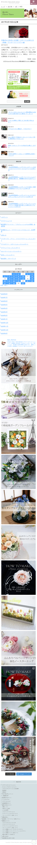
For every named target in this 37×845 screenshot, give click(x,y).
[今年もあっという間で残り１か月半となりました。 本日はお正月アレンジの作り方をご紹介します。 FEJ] (18, 683)
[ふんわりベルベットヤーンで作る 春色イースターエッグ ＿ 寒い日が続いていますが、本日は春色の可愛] (18, 648)
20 (5, 281)
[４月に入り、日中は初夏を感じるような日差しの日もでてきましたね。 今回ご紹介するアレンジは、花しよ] (18, 507)
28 (9, 283)
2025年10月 (4, 330)
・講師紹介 (4, 792)
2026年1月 (4, 319)
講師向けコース (5, 820)
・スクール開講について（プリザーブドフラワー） (12, 829)
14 (9, 279)
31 (23, 283)
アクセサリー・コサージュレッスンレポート (14, 244)
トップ (3, 7)
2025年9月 (4, 333)
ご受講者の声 (5, 795)
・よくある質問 (5, 810)
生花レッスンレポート (8, 255)
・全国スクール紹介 (6, 808)
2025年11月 (4, 326)
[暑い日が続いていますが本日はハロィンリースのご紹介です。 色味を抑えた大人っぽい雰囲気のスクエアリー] (18, 366)
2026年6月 (4, 301)
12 (32, 276)
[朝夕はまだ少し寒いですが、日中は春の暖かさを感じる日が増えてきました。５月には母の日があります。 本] (18, 542)
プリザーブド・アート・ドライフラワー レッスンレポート (18, 240)
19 (32, 279)
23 (18, 281)
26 (32, 281)
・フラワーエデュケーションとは (9, 822)
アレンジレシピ (15, 61)
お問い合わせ (5, 836)
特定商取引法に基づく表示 (8, 838)
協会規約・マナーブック (8, 258)
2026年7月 (4, 297)
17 (23, 279)
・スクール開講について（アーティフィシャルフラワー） (14, 831)
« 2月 (1, 285)
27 (5, 283)
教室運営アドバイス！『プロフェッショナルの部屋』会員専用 (18, 225)
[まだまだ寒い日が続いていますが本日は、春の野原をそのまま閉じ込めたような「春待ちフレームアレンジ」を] (18, 613)
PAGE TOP (18, 781)
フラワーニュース (7, 61)
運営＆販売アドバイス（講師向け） (27, 61)
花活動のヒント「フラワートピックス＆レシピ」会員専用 (18, 231)
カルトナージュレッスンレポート (11, 251)
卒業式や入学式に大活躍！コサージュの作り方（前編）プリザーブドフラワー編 (17, 41)
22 (14, 281)
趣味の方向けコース (6, 805)
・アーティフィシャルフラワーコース (10, 813)
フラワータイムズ (6, 801)
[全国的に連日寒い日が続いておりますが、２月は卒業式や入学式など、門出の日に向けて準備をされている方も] (18, 577)
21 (9, 281)
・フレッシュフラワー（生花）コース (10, 815)
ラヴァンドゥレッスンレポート (10, 248)
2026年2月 (4, 315)
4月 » (6, 285)
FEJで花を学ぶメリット (7, 794)
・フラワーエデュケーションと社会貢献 (10, 788)
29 (14, 283)
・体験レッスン (5, 806)
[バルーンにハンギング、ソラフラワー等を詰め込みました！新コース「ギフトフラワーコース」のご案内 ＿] (18, 718)
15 (14, 279)
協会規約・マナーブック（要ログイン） (11, 819)
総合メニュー (33, 3)
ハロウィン (4, 217)
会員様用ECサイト (6, 803)
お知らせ (3, 235)
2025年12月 (4, 323)
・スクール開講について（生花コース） (10, 832)
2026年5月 (4, 305)
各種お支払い (5, 817)
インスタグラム (5, 799)
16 (18, 279)
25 (27, 281)
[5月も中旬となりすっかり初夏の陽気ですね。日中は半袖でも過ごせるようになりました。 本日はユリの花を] (18, 472)
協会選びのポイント (6, 797)
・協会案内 (4, 790)
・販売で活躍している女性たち (8, 834)
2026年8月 (4, 294)
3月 (16, 7)
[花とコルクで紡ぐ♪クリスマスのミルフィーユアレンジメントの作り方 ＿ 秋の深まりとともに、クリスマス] (18, 754)
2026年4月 (4, 308)
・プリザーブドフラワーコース (8, 811)
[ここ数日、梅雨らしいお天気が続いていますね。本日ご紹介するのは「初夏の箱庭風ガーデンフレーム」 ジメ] (18, 436)
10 (23, 276)
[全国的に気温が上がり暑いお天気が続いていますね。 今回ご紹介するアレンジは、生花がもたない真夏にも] (18, 401)
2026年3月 (4, 312)
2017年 (10, 7)
